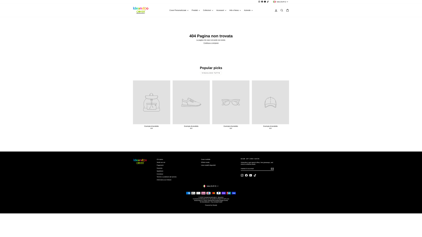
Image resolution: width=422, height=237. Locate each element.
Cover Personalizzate (178, 10)
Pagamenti (160, 165)
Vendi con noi (161, 162)
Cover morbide (205, 159)
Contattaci (160, 174)
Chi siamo (160, 159)
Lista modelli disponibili (208, 165)
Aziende (247, 10)
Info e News (234, 10)
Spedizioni (160, 171)
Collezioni (207, 10)
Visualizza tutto (211, 73)
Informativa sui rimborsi (164, 180)
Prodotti (195, 10)
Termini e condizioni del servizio (166, 177)
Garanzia (159, 168)
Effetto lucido (205, 162)
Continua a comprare (211, 43)
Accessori (220, 10)
